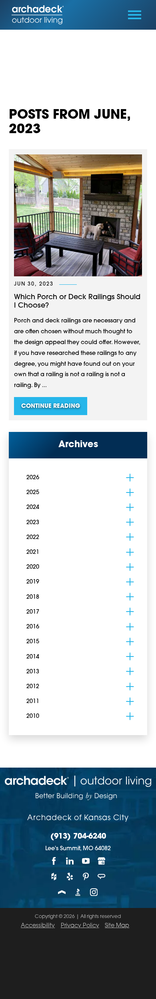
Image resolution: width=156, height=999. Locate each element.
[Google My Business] (102, 861)
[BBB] (78, 892)
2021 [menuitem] (32, 552)
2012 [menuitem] (32, 687)
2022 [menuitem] (32, 538)
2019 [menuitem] (32, 582)
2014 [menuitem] (32, 657)
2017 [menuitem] (32, 612)
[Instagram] (94, 892)
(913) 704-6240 (78, 837)
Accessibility (38, 926)
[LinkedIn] (70, 861)
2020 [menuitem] (32, 567)
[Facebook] (54, 861)
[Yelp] (70, 876)
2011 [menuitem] (32, 702)
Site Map (117, 926)
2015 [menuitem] (32, 642)
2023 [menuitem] (32, 523)
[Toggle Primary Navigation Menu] (134, 14)
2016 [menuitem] (32, 627)
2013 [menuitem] (32, 672)
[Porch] (62, 892)
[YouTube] (86, 861)
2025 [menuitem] (32, 493)
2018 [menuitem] (32, 597)
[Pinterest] (86, 876)
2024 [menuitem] (32, 508)
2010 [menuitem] (32, 716)
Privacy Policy (80, 926)
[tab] (130, 477)
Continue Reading (50, 406)
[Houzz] (54, 876)
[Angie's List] (102, 876)
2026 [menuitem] (32, 478)
